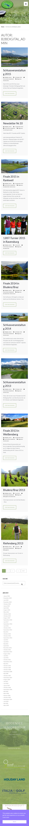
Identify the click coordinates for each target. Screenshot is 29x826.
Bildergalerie (6, 496)
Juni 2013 (6, 641)
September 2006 (8, 689)
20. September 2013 (18, 437)
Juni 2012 (6, 657)
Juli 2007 (6, 681)
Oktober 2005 (7, 697)
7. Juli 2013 (16, 546)
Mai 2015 (6, 632)
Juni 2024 (6, 600)
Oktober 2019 (7, 616)
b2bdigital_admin (8, 77)
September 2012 (8, 651)
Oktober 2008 (7, 669)
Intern (14, 737)
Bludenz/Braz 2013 (14, 490)
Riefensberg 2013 (13, 543)
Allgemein (19, 79)
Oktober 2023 (7, 604)
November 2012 (8, 647)
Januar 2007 (7, 685)
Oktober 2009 (7, 667)
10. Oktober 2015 (18, 77)
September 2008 (8, 671)
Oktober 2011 (7, 659)
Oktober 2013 (7, 636)
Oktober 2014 (7, 634)
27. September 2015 (18, 126)
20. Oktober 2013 (18, 389)
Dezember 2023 (8, 602)
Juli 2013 (6, 639)
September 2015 (8, 630)
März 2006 (6, 693)
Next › (23, 570)
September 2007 (8, 677)
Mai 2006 (6, 691)
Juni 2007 (6, 683)
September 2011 (8, 661)
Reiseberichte (6, 186)
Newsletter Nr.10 (13, 123)
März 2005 (6, 705)
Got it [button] (14, 821)
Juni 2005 (6, 701)
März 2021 (6, 612)
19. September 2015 (18, 183)
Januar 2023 (7, 606)
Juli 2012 (6, 655)
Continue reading (10, 93)
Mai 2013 (6, 643)
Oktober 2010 (7, 665)
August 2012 (7, 653)
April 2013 (6, 645)
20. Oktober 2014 (18, 290)
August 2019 (7, 618)
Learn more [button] (6, 817)
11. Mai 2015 (17, 245)
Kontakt (14, 732)
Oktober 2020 (7, 614)
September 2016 (8, 624)
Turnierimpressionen (7, 130)
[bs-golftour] (7, 4)
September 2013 (8, 637)
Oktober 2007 (7, 675)
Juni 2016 (6, 626)
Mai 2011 (6, 663)
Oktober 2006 (7, 687)
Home (2, 26)
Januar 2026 (7, 596)
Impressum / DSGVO (14, 734)
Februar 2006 (7, 695)
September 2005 (8, 699)
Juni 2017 (6, 622)
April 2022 (6, 608)
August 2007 (7, 679)
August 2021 (7, 610)
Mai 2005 (6, 703)
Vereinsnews (6, 80)
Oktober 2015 (7, 628)
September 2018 (8, 620)
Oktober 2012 (7, 649)
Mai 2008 (6, 673)
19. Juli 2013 (17, 493)
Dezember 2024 (8, 598)
